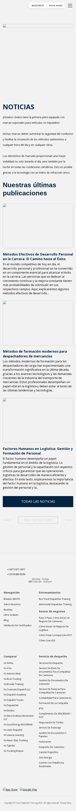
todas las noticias (38, 501)
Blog (6, 620)
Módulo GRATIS (12, 599)
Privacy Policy (65, 803)
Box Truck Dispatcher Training (54, 599)
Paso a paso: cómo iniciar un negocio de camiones (54, 619)
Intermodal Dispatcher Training (55, 604)
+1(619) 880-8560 (16, 574)
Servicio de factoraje (50, 727)
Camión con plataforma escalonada (51, 764)
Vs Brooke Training (13, 684)
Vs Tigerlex (9, 745)
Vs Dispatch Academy (15, 694)
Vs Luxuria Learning (14, 735)
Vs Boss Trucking (12, 678)
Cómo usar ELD (47, 640)
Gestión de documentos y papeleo (52, 734)
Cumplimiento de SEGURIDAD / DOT (55, 715)
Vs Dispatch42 (11, 705)
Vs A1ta (7, 668)
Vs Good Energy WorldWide (18, 724)
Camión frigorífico (48, 752)
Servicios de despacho (51, 663)
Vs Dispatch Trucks (13, 700)
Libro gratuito (11, 614)
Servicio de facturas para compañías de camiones (52, 690)
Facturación (45, 741)
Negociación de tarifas (51, 722)
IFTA (41, 708)
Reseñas (8, 609)
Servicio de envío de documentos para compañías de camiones (54, 672)
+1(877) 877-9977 (16, 569)
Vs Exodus (9, 710)
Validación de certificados (17, 625)
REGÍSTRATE (38, 5)
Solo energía (45, 757)
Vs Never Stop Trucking (16, 740)
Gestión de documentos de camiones (53, 682)
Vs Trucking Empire (13, 750)
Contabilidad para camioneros (55, 697)
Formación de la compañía (53, 703)
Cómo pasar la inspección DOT (55, 635)
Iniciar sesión (55, 5)
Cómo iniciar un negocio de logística (54, 628)
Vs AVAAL (8, 663)
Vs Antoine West (12, 673)
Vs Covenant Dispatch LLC (17, 689)
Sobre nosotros (12, 604)
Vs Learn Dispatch (13, 729)
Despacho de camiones (51, 747)
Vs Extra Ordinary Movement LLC (18, 717)
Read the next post (38, 520)
